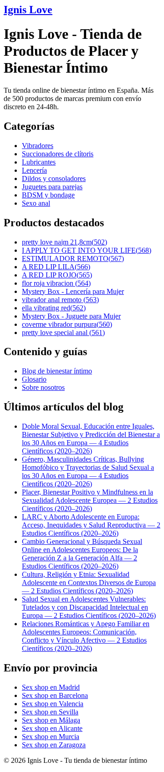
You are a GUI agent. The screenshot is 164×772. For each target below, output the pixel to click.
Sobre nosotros (43, 387)
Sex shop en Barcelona (55, 695)
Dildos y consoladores (54, 178)
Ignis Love (28, 10)
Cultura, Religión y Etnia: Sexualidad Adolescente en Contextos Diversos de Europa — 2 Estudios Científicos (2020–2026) (89, 582)
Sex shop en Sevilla (50, 712)
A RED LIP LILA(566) (56, 267)
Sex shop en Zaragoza (54, 745)
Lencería (34, 170)
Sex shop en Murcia (50, 736)
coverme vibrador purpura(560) (67, 324)
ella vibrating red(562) (54, 308)
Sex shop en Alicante (52, 728)
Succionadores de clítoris (57, 154)
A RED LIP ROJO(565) (57, 275)
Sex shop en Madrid (51, 687)
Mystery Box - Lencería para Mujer (73, 291)
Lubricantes (39, 162)
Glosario (34, 379)
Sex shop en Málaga (51, 720)
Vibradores (37, 145)
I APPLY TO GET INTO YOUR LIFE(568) (86, 250)
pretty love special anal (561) (63, 332)
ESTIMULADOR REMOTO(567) (73, 258)
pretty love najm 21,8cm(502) (64, 242)
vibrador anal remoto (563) (60, 299)
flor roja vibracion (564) (56, 283)
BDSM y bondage (48, 195)
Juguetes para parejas (52, 187)
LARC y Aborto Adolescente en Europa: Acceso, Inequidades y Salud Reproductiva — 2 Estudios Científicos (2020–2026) (91, 525)
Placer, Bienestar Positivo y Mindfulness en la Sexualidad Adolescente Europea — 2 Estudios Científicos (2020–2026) (90, 500)
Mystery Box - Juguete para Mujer (71, 316)
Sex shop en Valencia (52, 704)
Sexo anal (36, 203)
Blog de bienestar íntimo (57, 371)
